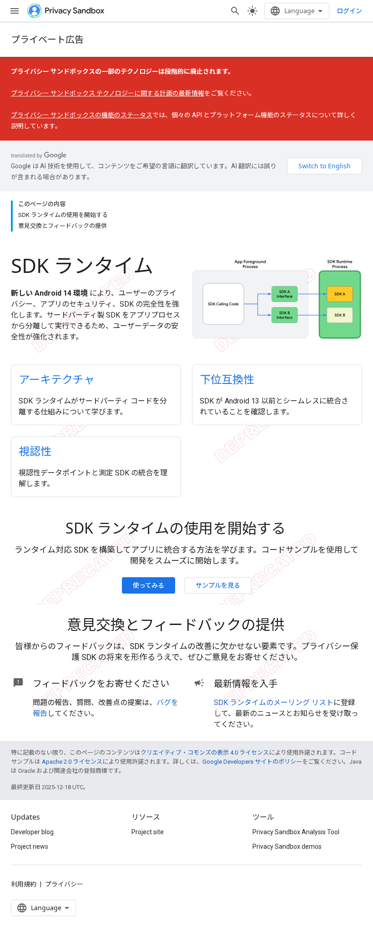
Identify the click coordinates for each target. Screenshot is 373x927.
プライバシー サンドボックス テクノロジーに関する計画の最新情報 (107, 93)
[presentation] (186, 528)
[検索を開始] (235, 10)
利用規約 (23, 884)
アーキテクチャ (57, 379)
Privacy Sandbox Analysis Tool (295, 832)
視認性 (35, 450)
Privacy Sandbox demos (287, 846)
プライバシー (64, 884)
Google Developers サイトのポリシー (252, 761)
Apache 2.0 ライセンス (72, 761)
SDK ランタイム (82, 265)
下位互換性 (227, 379)
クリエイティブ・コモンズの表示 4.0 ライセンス (205, 752)
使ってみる (148, 585)
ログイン (349, 11)
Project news (29, 846)
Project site (147, 832)
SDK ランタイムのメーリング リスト (273, 702)
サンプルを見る (218, 585)
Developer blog (32, 832)
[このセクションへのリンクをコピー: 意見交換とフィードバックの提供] (297, 625)
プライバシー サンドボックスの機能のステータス (81, 115)
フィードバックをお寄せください (101, 683)
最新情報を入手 (245, 683)
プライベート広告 (47, 39)
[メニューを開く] (14, 11)
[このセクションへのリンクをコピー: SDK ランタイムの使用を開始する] (298, 529)
